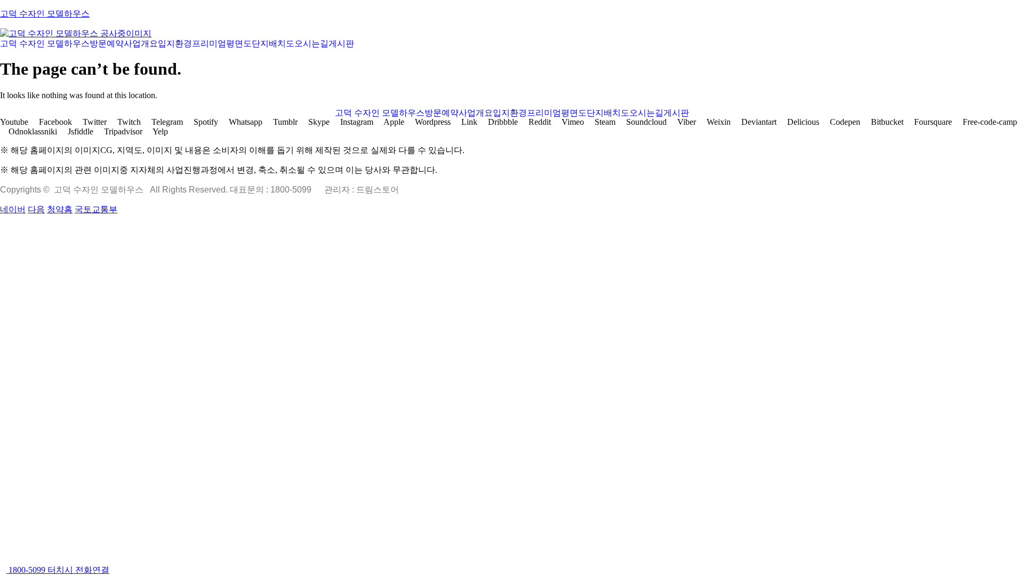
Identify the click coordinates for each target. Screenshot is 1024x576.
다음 (36, 209)
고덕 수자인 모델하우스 (45, 13)
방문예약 (107, 43)
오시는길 (311, 43)
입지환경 (175, 43)
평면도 (239, 43)
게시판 (341, 43)
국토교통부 (96, 209)
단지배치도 (273, 43)
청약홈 (60, 209)
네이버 (13, 209)
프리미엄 (209, 43)
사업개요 (141, 43)
